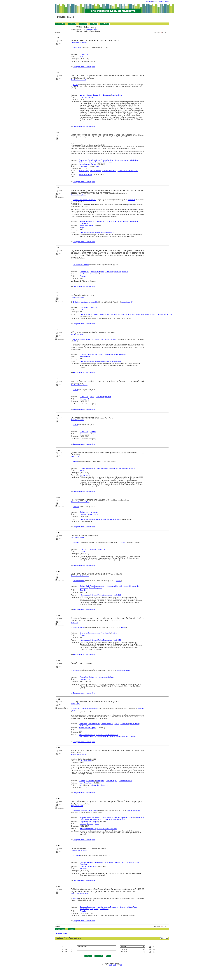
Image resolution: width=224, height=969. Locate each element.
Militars (131, 818)
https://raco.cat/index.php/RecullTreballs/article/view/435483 (100, 361)
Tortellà (82, 470)
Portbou (82, 635)
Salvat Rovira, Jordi (77, 334)
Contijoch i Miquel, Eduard (79, 850)
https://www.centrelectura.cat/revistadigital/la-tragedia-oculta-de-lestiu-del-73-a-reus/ (107, 736)
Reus (82, 56)
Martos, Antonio (95, 171)
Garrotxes (76, 542)
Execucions (108, 819)
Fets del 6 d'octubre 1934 (105, 221)
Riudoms (83, 276)
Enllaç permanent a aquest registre (84, 67)
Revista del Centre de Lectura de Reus (85, 708)
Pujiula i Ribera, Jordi (77, 297)
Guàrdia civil (84, 54)
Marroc (97, 824)
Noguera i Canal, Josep (78, 195)
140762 (75, 461)
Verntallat (76, 507)
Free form (165, 938)
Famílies (93, 432)
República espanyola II (87, 221)
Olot (81, 309)
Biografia (82, 781)
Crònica (100, 354)
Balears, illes (95, 785)
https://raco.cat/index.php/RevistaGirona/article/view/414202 (100, 595)
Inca (80, 785)
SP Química (84, 274)
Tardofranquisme (94, 160)
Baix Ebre (83, 97)
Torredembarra (85, 357)
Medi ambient (95, 272)
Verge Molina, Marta (77, 806)
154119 (75, 898)
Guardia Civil (94, 274)
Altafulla (83, 911)
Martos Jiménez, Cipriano (87, 164)
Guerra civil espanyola (87, 468)
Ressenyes (84, 223)
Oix (81, 434)
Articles (75, 341)
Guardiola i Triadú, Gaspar (79, 385)
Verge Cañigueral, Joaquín (89, 822)
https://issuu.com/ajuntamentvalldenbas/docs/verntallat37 (99, 519)
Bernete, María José (109, 171)
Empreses (117, 272)
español (155, 1)
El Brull (75, 390)
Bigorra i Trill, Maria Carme (79, 893)
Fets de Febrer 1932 (125, 781)
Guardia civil (92, 354)
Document (131, 200)
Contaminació (84, 272)
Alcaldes (90, 862)
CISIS (110, 965)
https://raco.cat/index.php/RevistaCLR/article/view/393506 (98, 735)
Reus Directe (77, 47)
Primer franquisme (120, 354)
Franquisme (83, 160)
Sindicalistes (134, 160)
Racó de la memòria (133, 811)
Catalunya (104, 785)
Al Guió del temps (86, 761)
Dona (98, 468)
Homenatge (94, 512)
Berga (82, 228)
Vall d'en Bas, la (92, 514)
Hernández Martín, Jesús (88, 866)
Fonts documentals (121, 221)
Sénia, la (83, 824)
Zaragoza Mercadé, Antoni (79, 42)
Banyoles (83, 590)
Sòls (102, 272)
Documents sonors (95, 162)
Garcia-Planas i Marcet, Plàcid (128, 171)
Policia (92, 397)
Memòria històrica (119, 819)
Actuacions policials (93, 633)
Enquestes (106, 95)
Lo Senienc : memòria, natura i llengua (85, 811)
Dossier (123, 542)
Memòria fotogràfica (123, 670)
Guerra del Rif (106, 818)
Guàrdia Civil (84, 586)
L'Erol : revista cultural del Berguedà (84, 200)
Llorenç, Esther (85, 475)
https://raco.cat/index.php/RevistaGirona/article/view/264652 (100, 640)
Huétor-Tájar (83, 166)
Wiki (121, 965)
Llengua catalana (85, 95)
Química (125, 272)
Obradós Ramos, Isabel (78, 80)
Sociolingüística (116, 95)
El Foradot (76, 855)
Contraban (83, 354)
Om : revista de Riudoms (81, 265)
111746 (75, 85)
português (149, 1)
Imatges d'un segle (127, 302)
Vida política (94, 909)
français (161, 1)
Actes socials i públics (106, 677)
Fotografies (84, 307)
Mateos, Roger (84, 171)
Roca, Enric (74, 623)
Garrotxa (83, 551)
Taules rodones (108, 162)
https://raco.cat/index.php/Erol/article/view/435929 (97, 232)
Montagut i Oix (85, 399)
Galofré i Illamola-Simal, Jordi (80, 576)
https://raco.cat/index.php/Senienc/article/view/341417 (98, 829)
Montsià (90, 97)
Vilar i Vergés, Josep (77, 420)
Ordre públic (100, 397)
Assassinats (125, 160)
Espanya (83, 514)
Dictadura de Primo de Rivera (114, 862)
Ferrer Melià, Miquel (86, 225)
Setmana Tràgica (111, 781)
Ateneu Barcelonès (85, 175)
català (167, 1)
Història (118, 581)
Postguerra (83, 549)
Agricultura (109, 272)
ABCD (114, 965)
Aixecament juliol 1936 (114, 586)
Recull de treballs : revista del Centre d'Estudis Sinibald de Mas (94, 339)
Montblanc (83, 868)
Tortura (117, 160)
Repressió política (107, 160)
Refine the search (92, 29)
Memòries (104, 468)
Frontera (108, 397)
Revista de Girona (79, 581)
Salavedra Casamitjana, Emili (80, 502)
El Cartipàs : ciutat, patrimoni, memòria (85, 302)
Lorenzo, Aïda (75, 456)
